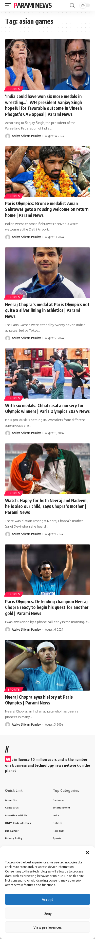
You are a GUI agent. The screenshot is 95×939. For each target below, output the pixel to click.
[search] (72, 5)
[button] (87, 852)
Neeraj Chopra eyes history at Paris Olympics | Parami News (39, 700)
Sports (14, 88)
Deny (48, 913)
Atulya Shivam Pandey (26, 136)
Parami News (33, 5)
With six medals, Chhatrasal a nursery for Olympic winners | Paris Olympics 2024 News (47, 408)
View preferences (47, 927)
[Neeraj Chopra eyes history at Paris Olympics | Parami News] (47, 665)
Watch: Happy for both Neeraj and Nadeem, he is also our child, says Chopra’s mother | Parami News (46, 506)
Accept (47, 899)
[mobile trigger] (9, 5)
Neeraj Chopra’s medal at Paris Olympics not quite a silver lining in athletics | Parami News (47, 310)
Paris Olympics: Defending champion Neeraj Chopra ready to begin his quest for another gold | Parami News (47, 607)
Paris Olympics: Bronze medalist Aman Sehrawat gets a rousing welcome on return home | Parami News (46, 209)
